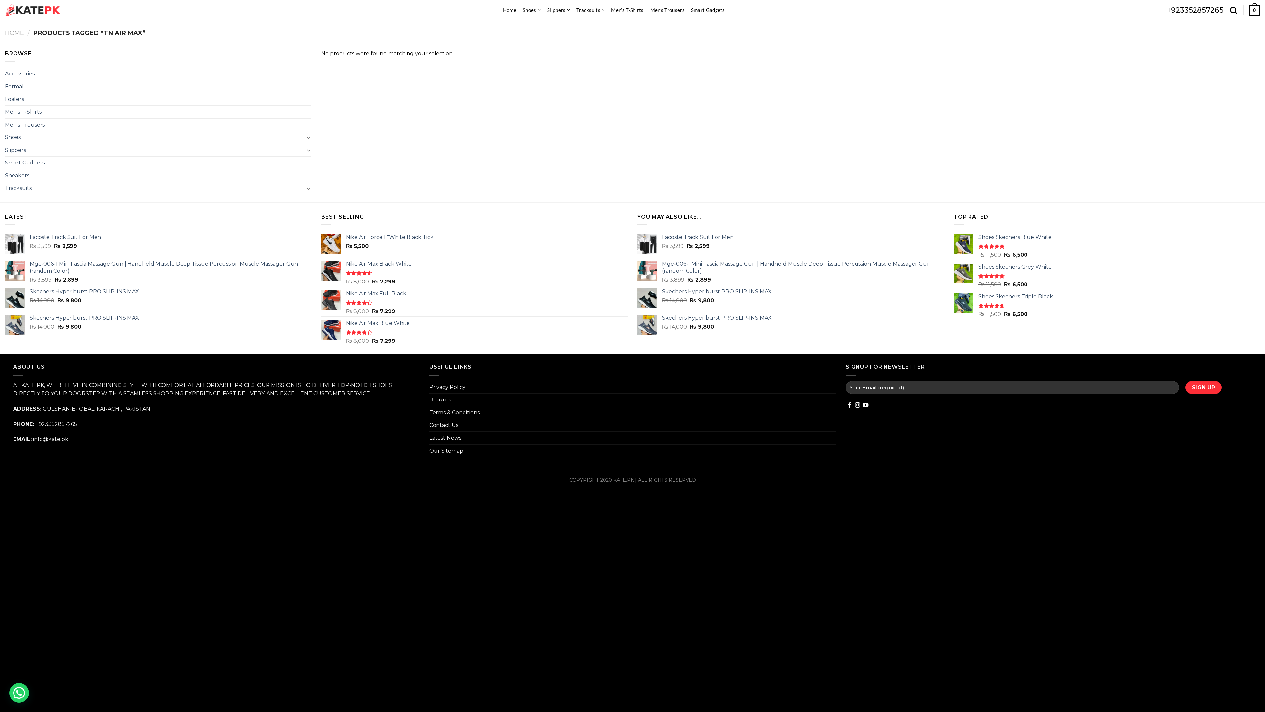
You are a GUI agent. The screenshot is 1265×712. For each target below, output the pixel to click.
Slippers (556, 10)
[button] (19, 693)
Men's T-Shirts (23, 112)
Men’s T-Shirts (627, 10)
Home (509, 10)
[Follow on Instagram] (857, 405)
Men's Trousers (25, 125)
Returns (440, 400)
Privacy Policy (447, 387)
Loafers (14, 99)
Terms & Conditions (454, 412)
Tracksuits (588, 10)
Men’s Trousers (667, 10)
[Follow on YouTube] (865, 405)
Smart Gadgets (708, 10)
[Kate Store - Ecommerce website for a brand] (33, 10)
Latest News (445, 438)
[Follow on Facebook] (849, 405)
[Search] (1233, 10)
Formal (14, 86)
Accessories (20, 74)
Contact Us (443, 425)
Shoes (529, 10)
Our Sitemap (446, 451)
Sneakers (17, 175)
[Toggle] (308, 137)
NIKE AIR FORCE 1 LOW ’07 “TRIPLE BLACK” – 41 (876, 698)
